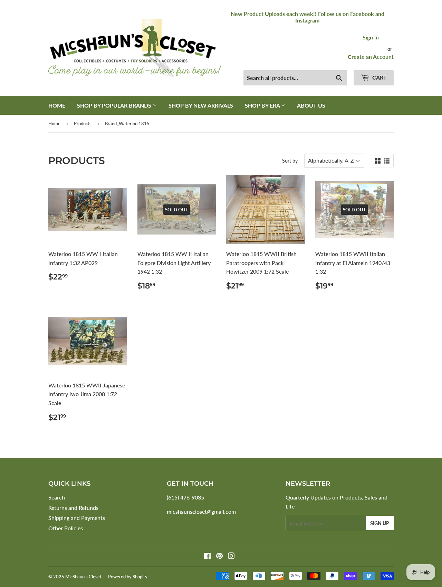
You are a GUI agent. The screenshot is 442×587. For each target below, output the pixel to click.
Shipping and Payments (76, 517)
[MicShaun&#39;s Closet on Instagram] (231, 556)
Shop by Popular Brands (115, 105)
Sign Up (379, 523)
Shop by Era (263, 105)
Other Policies (65, 528)
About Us (311, 105)
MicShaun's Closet (83, 576)
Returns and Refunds (73, 507)
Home (56, 105)
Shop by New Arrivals (201, 105)
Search (56, 497)
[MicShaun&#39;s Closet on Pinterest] (219, 556)
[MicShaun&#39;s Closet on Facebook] (207, 556)
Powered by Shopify (127, 576)
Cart (379, 77)
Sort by (290, 161)
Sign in (371, 37)
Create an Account (371, 56)
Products (83, 123)
